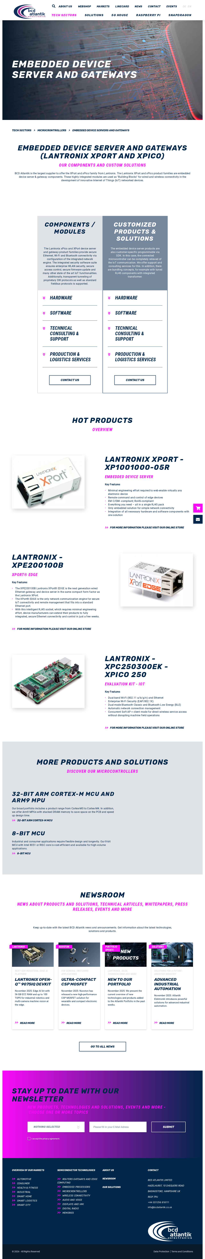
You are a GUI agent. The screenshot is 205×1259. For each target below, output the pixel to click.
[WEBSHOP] (199, 508)
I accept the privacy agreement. (45, 1138)
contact (154, 6)
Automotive (24, 1179)
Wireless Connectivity (76, 1195)
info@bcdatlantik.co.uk (160, 1207)
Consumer (23, 1183)
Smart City (23, 1205)
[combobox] (56, 1127)
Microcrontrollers (51, 130)
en (189, 6)
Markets (103, 6)
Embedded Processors (76, 1187)
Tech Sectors (21, 130)
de (185, 6)
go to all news (103, 1046)
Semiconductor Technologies (76, 1170)
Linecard (122, 6)
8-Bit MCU (24, 853)
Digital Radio (70, 1208)
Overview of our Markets (28, 1170)
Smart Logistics (27, 1200)
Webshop (84, 6)
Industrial (24, 1192)
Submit (168, 1127)
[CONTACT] (199, 519)
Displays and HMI (73, 1204)
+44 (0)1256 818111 (158, 1202)
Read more (27, 1023)
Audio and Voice (72, 1200)
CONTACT (153, 1170)
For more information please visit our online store (147, 527)
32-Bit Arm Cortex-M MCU (35, 820)
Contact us (70, 380)
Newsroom (109, 1178)
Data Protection (162, 1251)
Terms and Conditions (182, 1251)
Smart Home (24, 1196)
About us (65, 6)
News (138, 6)
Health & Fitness (27, 1188)
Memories (68, 1213)
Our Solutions (111, 1187)
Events (171, 6)
